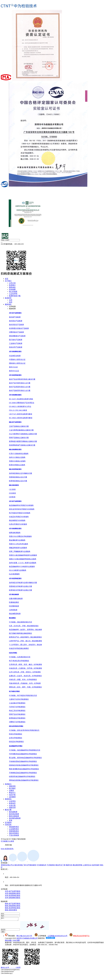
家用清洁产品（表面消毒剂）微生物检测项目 (25, 637)
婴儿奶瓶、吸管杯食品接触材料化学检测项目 (25, 758)
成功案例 (12, 797)
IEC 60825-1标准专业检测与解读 (20, 418)
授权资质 (12, 786)
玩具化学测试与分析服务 (18, 524)
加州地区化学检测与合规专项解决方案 (23, 582)
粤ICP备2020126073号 (24, 936)
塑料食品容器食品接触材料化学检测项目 (24, 780)
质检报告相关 (14, 831)
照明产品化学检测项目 (17, 714)
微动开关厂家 (60, 865)
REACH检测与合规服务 (17, 570)
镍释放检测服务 (15, 532)
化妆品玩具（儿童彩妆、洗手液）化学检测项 (25, 668)
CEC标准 (12, 489)
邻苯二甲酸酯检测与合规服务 (19, 551)
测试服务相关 (14, 827)
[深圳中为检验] (19, 6)
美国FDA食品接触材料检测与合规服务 (23, 555)
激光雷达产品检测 (15, 321)
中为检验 (4, 841)
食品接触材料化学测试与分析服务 (21, 505)
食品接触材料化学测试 (15, 746)
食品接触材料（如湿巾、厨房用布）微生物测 (25, 629)
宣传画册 (12, 289)
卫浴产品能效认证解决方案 (19, 426)
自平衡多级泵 (31, 865)
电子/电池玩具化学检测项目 (19, 661)
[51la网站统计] (50, 938)
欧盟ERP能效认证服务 (17, 465)
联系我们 (12, 285)
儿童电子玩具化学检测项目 (19, 699)
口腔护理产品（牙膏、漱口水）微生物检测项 (25, 641)
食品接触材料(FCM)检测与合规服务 (22, 566)
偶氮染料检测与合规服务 (18, 548)
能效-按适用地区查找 (15, 469)
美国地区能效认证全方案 (18, 477)
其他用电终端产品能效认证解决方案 (22, 445)
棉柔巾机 (69, 865)
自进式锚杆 (95, 865)
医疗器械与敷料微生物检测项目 (20, 633)
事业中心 (12, 792)
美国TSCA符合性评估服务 (18, 544)
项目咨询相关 (14, 833)
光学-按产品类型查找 (15, 313)
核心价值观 (13, 291)
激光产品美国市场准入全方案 (19, 387)
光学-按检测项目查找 (15, 351)
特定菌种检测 (14, 606)
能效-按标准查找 (14, 485)
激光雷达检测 (14, 814)
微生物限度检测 (15, 613)
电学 (10, 302)
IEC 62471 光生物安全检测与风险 (21, 399)
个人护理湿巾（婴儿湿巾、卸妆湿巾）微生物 (25, 644)
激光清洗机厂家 (20, 865)
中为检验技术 (41, 865)
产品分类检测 (14, 835)
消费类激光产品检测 (16, 332)
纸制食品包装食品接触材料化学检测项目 (24, 765)
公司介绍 (12, 283)
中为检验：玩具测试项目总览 (19, 657)
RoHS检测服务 (14, 574)
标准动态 (12, 803)
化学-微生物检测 (14, 594)
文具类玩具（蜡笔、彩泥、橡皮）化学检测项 (25, 664)
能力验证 (12, 788)
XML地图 (16, 940)
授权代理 (12, 807)
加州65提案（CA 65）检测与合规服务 (22, 563)
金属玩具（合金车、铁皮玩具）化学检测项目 (25, 676)
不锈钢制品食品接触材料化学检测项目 (23, 773)
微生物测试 (12, 618)
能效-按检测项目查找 (15, 449)
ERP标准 (12, 497)
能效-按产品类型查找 (15, 422)
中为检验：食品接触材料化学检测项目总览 (24, 750)
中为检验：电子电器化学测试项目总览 (23, 695)
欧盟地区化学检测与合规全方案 (20, 590)
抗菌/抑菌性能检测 (16, 598)
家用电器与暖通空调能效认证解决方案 (23, 441)
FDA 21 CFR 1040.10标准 (18, 410)
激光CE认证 (13, 367)
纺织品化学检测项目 (16, 741)
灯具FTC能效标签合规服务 (19, 453)
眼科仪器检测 (14, 816)
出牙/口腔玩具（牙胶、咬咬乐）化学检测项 (25, 672)
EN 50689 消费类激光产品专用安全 (21, 403)
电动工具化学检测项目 (17, 710)
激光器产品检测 (15, 317)
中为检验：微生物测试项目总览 (20, 622)
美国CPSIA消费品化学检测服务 (20, 536)
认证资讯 (12, 801)
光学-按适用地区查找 (15, 375)
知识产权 (12, 795)
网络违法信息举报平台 (81, 936)
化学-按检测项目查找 (15, 528)
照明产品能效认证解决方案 (19, 437)
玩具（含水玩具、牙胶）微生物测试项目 (24, 626)
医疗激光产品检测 (15, 339)
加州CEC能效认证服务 (17, 457)
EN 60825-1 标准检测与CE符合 (20, 406)
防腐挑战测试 (14, 602)
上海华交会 (87, 865)
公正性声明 (13, 294)
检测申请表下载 (15, 296)
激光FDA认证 (14, 371)
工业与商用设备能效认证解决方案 (21, 430)
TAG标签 (10, 841)
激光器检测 (13, 812)
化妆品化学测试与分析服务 (19, 517)
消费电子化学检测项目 (17, 722)
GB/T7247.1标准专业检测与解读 (20, 414)
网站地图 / (9, 940)
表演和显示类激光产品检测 (19, 328)
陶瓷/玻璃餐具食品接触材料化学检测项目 (24, 769)
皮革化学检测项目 (15, 738)
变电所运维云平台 (7, 865)
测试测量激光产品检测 (17, 336)
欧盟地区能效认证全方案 (18, 481)
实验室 (11, 790)
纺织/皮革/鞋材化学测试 (16, 726)
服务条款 (12, 287)
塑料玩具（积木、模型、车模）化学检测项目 (25, 687)
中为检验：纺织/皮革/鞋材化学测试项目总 (24, 730)
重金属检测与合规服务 (17, 540)
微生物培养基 (77, 865)
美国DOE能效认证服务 (17, 461)
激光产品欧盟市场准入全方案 (19, 390)
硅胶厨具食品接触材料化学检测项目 (22, 776)
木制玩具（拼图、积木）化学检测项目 (23, 679)
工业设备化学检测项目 (17, 703)
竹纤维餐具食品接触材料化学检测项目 (23, 754)
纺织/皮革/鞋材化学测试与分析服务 (21, 509)
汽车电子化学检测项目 (17, 707)
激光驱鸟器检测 (15, 818)
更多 (10, 820)
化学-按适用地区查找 (15, 578)
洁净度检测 (13, 610)
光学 (10, 300)
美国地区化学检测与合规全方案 (20, 586)
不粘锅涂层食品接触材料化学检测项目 (23, 761)
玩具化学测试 (13, 653)
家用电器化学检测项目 (17, 718)
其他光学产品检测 (15, 347)
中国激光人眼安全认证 (17, 359)
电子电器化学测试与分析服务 (19, 513)
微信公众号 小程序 (11, 967)
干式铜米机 (51, 865)
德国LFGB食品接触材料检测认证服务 (22, 559)
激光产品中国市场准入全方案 (19, 383)
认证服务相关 (14, 829)
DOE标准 (12, 493)
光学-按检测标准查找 (15, 395)
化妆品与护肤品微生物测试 (19, 648)
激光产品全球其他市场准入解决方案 (22, 379)
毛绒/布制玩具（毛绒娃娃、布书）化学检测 (25, 683)
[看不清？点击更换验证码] (34, 925)
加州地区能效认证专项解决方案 (20, 473)
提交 (3, 931)
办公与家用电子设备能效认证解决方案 (23, 434)
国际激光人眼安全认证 (17, 363)
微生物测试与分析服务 (17, 520)
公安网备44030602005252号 (57, 936)
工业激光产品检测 (15, 343)
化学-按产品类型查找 (15, 501)
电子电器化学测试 (14, 691)
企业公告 (12, 805)
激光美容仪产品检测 (16, 324)
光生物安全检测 (15, 356)
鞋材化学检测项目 (15, 734)
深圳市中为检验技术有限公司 (27, 938)
